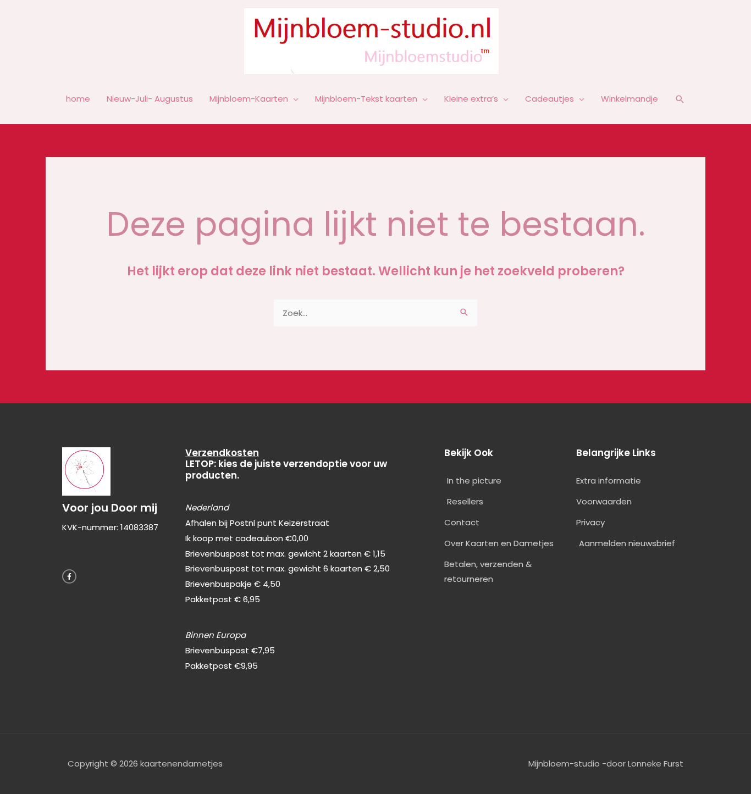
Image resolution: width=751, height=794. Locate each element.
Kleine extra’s (471, 98)
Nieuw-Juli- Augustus (150, 98)
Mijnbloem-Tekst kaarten (366, 98)
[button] (680, 99)
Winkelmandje (629, 98)
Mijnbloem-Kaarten (248, 98)
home (78, 98)
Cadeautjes (549, 98)
